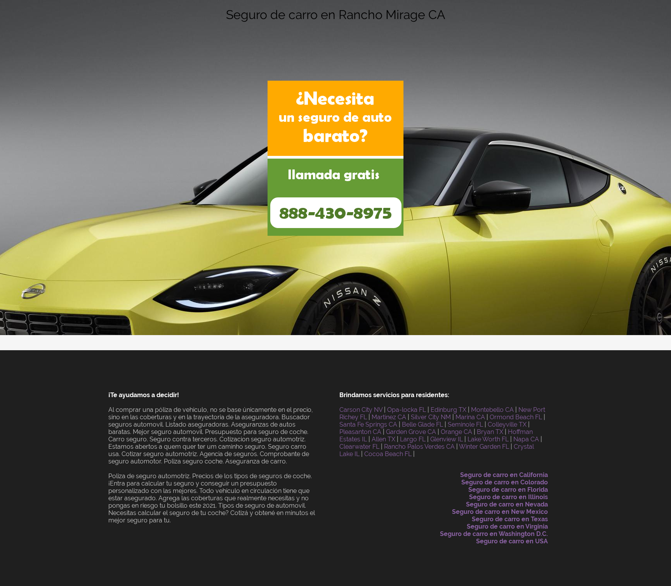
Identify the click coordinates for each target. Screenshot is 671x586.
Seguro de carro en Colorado (504, 482)
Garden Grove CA (411, 432)
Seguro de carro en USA (512, 541)
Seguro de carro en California (504, 475)
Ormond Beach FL (516, 417)
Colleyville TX (507, 424)
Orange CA (456, 432)
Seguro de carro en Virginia (507, 526)
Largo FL (413, 439)
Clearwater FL (359, 446)
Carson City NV (360, 409)
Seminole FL (465, 424)
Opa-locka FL (406, 409)
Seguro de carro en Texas (510, 519)
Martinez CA (389, 417)
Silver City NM (431, 417)
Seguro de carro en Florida (508, 489)
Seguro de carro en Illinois (508, 497)
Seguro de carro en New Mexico (500, 511)
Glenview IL (446, 439)
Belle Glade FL (422, 424)
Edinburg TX (448, 409)
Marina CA (470, 417)
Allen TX (383, 439)
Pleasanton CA (360, 432)
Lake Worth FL (488, 439)
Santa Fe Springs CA (368, 424)
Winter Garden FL (484, 446)
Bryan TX (490, 432)
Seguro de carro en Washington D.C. (494, 534)
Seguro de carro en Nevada (507, 504)
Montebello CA (492, 409)
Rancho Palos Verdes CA (419, 446)
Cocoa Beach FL (388, 454)
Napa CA (526, 439)
